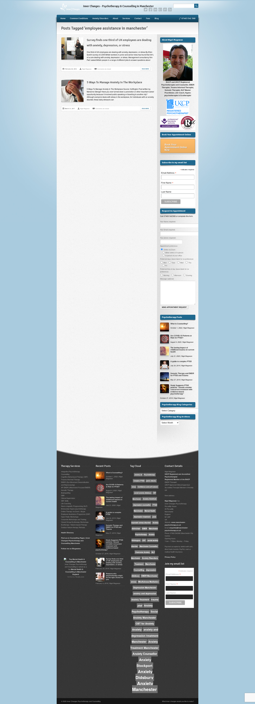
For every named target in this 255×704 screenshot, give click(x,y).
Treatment (139, 564)
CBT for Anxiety (145, 623)
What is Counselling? (179, 323)
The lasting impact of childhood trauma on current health (182, 349)
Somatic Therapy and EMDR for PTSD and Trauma (182, 374)
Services (126, 18)
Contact (138, 18)
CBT (144, 540)
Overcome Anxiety (142, 552)
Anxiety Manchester (144, 686)
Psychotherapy (149, 475)
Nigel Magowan (171, 501)
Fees (148, 18)
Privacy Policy (170, 557)
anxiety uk (138, 475)
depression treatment (142, 517)
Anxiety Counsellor (145, 654)
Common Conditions (79, 18)
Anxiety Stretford (149, 499)
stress (133, 581)
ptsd (140, 605)
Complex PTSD (139, 481)
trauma (154, 599)
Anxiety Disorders (100, 18)
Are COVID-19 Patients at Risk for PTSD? (181, 336)
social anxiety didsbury (142, 493)
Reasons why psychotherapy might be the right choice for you (114, 576)
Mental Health (150, 511)
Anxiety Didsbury (144, 674)
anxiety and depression (144, 593)
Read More (145, 69)
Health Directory (67, 532)
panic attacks (151, 481)
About (115, 18)
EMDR (144, 528)
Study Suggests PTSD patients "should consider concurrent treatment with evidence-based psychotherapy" (181, 389)
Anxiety (137, 629)
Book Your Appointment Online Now (176, 147)
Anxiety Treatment (140, 599)
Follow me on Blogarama (71, 548)
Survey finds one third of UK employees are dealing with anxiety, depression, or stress (114, 562)
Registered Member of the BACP (177, 479)
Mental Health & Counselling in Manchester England (75, 571)
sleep (134, 487)
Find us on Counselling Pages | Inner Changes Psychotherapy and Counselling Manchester (75, 540)
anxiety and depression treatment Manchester (144, 635)
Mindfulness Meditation (148, 581)
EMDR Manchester (149, 575)
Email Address (168, 172)
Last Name (166, 192)
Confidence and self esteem (148, 487)
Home (63, 18)
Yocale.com (79, 577)
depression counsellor (142, 505)
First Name (167, 182)
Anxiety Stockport (144, 662)
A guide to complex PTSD (181, 361)
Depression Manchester (144, 587)
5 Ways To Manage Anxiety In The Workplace (114, 82)
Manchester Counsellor (149, 546)
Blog (157, 18)
